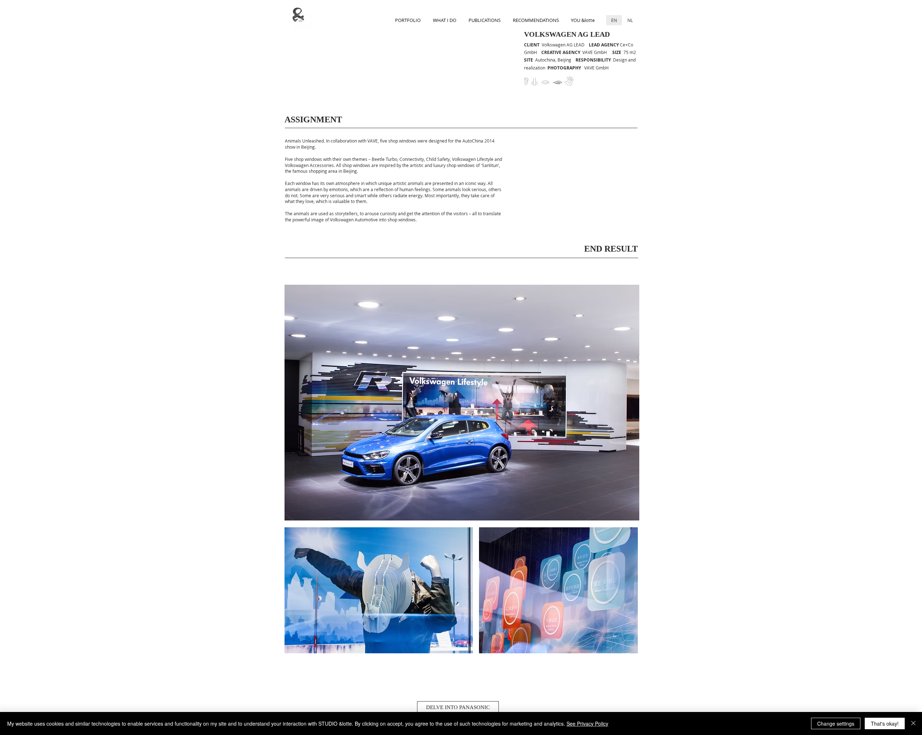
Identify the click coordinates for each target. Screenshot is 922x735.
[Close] (913, 723)
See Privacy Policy (587, 723)
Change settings (835, 723)
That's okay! (885, 723)
